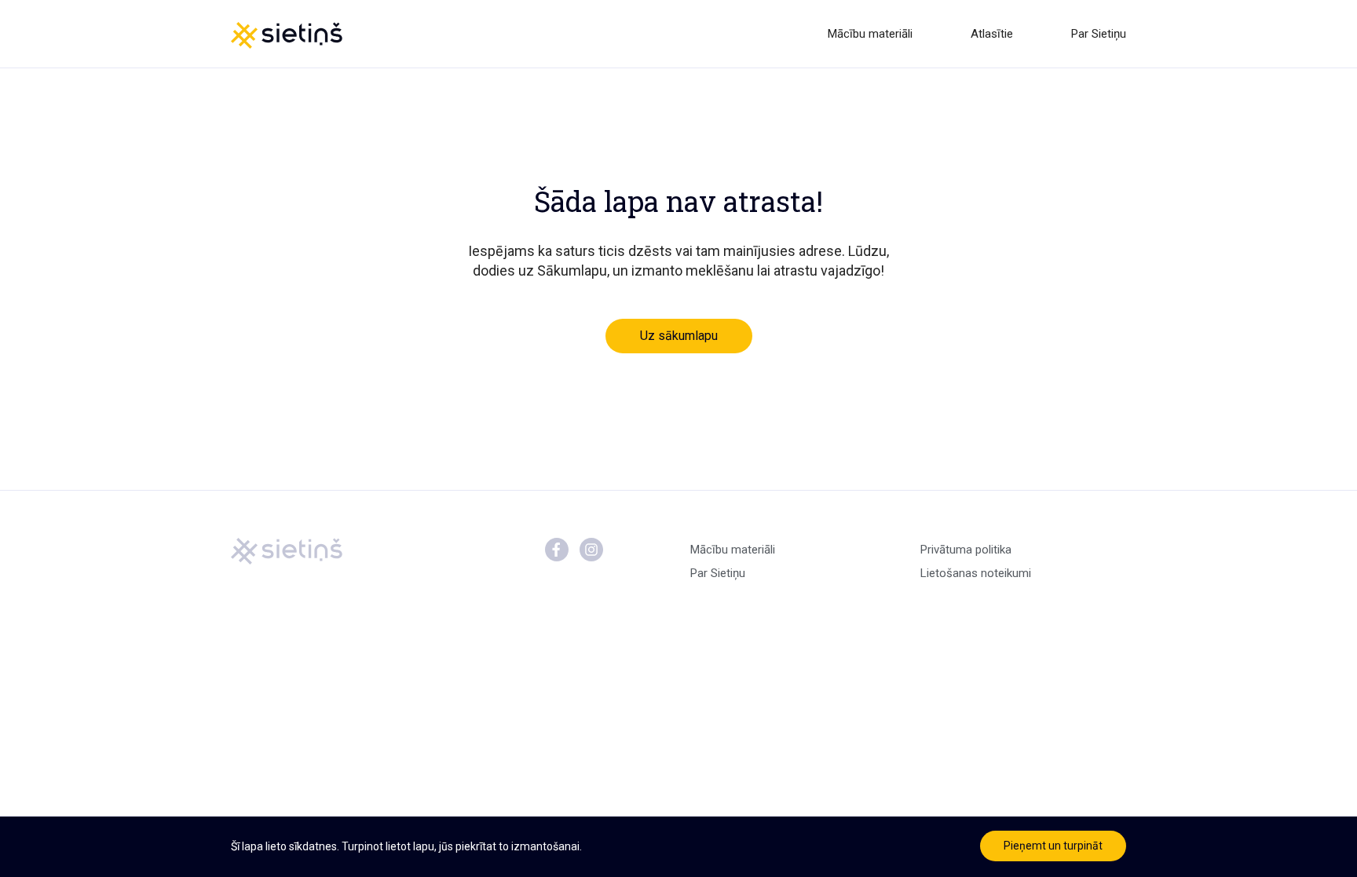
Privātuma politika (965, 550)
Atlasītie (992, 34)
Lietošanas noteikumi (975, 573)
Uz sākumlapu (679, 335)
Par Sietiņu (1098, 34)
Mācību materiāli (870, 34)
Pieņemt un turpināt (1053, 845)
